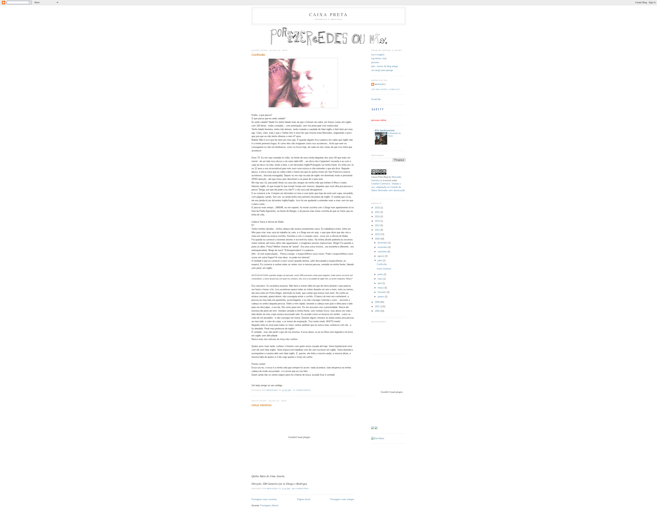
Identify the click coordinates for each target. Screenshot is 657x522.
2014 (377, 216)
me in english (377, 54)
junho (381, 274)
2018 (377, 207)
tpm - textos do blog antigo (384, 66)
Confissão (258, 54)
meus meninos (262, 405)
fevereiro (382, 292)
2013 (377, 221)
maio (380, 279)
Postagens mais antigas (342, 499)
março (381, 287)
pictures (375, 62)
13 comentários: (302, 390)
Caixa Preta (328, 14)
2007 (377, 306)
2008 (377, 302)
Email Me (376, 99)
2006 (377, 311)
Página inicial (303, 499)
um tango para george (382, 70)
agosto (381, 256)
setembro (383, 251)
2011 (377, 230)
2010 (377, 234)
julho (380, 260)
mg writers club (378, 58)
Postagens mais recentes (264, 499)
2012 (377, 225)
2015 (377, 212)
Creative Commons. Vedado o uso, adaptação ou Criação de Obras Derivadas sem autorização (388, 187)
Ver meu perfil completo (385, 89)
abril (380, 283)
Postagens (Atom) (269, 505)
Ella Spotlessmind (384, 130)
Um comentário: (301, 488)
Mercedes (380, 84)
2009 (377, 238)
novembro (383, 247)
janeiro (381, 296)
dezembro (383, 242)
